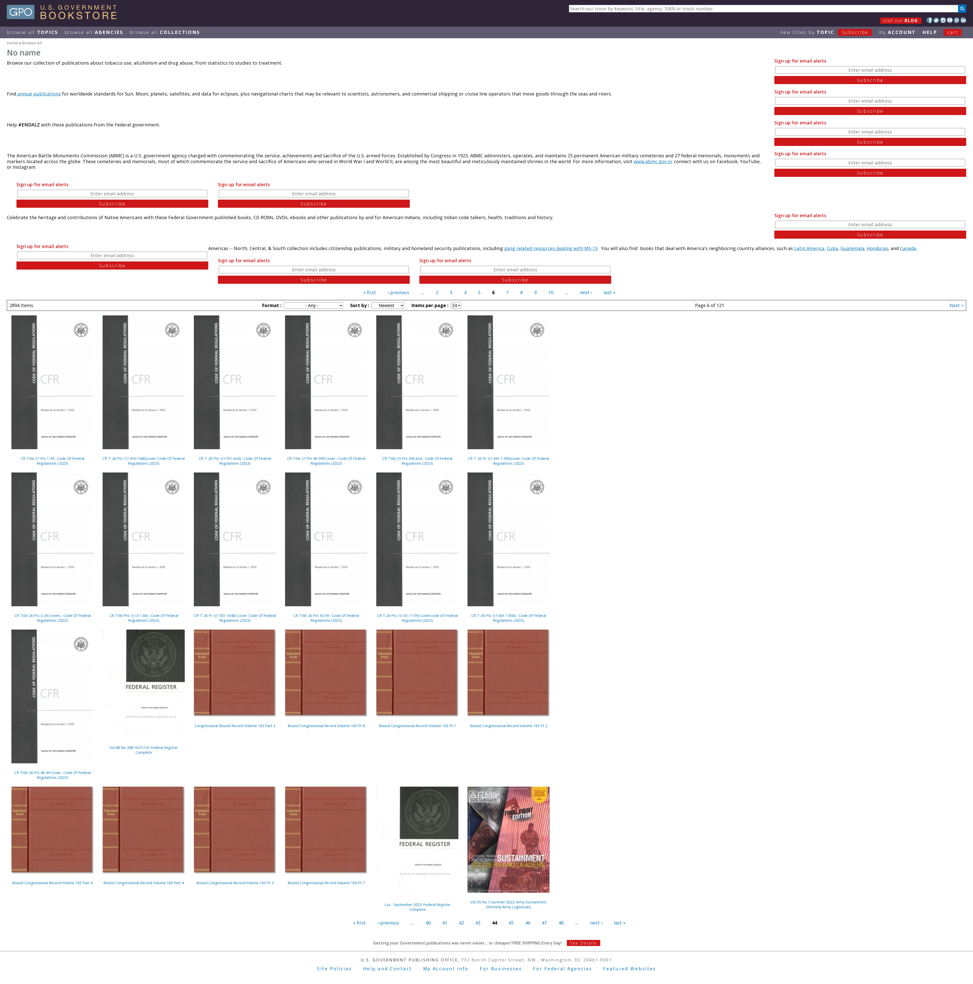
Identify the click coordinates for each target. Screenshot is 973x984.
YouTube (950, 20)
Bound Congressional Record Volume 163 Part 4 (143, 882)
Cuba (832, 248)
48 (561, 923)
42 (461, 923)
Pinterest (957, 20)
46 (527, 923)
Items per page (429, 305)
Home (12, 42)
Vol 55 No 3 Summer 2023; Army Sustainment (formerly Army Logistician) (509, 904)
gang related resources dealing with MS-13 (550, 248)
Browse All (32, 32)
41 (444, 923)
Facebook (929, 20)
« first (369, 292)
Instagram (943, 20)
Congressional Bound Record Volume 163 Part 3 (235, 725)
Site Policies (334, 969)
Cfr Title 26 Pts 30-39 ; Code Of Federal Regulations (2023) (326, 618)
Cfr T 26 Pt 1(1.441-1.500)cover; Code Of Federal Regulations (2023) (508, 461)
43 (477, 923)
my (897, 32)
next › (586, 292)
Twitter (936, 20)
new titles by (824, 32)
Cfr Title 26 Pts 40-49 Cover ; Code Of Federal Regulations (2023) (52, 775)
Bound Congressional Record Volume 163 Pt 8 (326, 725)
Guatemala (852, 248)
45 (511, 923)
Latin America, (810, 248)
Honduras (877, 248)
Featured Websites (629, 969)
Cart (952, 32)
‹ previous (398, 292)
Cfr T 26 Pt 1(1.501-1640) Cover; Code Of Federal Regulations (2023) (235, 618)
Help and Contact (387, 969)
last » (609, 292)
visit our (901, 20)
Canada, (908, 248)
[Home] (64, 17)
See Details (583, 943)
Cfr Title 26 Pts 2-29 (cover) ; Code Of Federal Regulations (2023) (52, 618)
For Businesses (501, 969)
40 (428, 923)
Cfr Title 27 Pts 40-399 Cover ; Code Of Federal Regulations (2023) (326, 461)
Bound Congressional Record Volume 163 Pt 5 (235, 882)
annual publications (38, 94)
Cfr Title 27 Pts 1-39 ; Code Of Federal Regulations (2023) (52, 461)
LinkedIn (963, 20)
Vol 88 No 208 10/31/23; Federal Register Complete (143, 750)
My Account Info (446, 969)
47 (544, 923)
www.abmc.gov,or (653, 161)
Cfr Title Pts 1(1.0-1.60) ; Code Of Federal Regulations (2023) (143, 618)
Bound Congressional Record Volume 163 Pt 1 (417, 725)
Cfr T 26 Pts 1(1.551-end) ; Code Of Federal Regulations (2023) (235, 461)
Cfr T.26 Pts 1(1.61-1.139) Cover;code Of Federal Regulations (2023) (417, 618)
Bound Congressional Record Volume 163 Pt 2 (508, 725)
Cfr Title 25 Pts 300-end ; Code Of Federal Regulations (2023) (417, 461)
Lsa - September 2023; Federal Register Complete (417, 907)
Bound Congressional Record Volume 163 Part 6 (52, 882)
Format (271, 305)
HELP (929, 32)
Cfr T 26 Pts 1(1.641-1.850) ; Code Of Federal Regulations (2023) (508, 618)
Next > (956, 305)
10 (550, 292)
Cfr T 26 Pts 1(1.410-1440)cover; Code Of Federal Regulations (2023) (144, 461)
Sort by (359, 305)
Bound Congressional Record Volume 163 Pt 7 (326, 882)
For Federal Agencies (562, 969)
